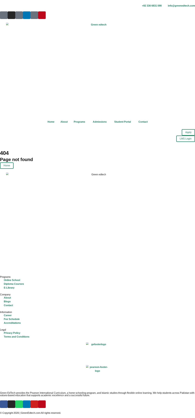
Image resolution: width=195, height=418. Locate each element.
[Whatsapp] (19, 404)
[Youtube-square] (34, 15)
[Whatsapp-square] (19, 15)
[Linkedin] (26, 15)
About (64, 122)
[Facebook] (4, 404)
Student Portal (122, 122)
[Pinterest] (42, 15)
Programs (79, 122)
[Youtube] (34, 404)
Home (51, 122)
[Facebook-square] (4, 15)
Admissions (100, 122)
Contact (143, 122)
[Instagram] (11, 15)
